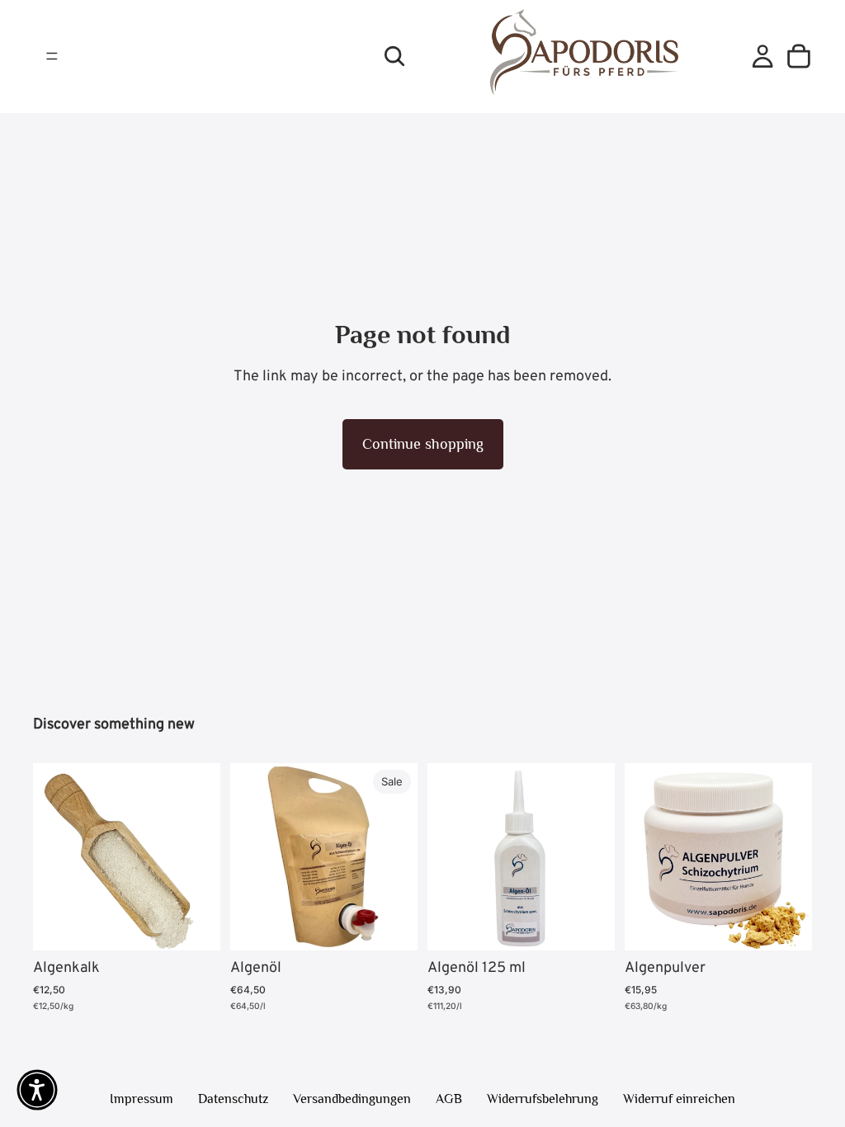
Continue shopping (423, 444)
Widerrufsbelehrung (542, 1099)
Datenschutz (233, 1099)
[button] (37, 1089)
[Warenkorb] (799, 56)
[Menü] (52, 57)
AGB (449, 1099)
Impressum (141, 1099)
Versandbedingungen (352, 1099)
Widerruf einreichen (679, 1099)
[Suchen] (394, 56)
